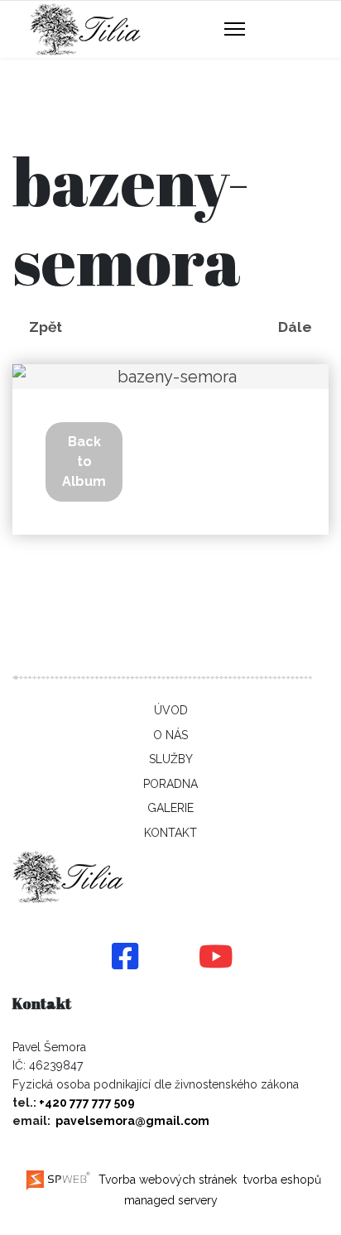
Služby (171, 759)
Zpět (45, 327)
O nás (170, 735)
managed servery (171, 1200)
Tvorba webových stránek (166, 1179)
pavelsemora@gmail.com (132, 1120)
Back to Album (84, 461)
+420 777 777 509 (87, 1102)
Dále (295, 327)
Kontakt (170, 832)
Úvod (171, 710)
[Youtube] (216, 958)
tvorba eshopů (280, 1179)
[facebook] (125, 958)
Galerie (170, 808)
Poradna (170, 783)
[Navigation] (234, 30)
